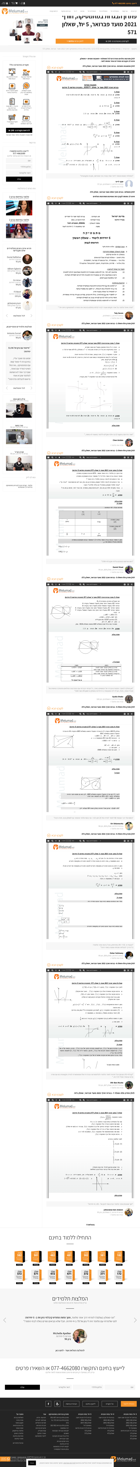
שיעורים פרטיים (41, 1428)
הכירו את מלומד (117, 186)
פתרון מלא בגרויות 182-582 (59, 1425)
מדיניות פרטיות (18, 1425)
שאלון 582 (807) (85, 1423)
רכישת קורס (54, 11)
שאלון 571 (88, 1431)
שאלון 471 (110, 1431)
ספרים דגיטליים (41, 1423)
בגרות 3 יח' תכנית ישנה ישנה (127, 1417)
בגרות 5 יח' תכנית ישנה (83, 1417)
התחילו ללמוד (128, 1403)
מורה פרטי (19, 1420)
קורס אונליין (42, 1431)
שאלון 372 (133, 1438)
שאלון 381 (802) (131, 1423)
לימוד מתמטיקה (40, 1436)
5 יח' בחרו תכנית (84, 1414)
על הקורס (109, 1403)
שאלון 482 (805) (108, 1423)
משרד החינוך (41, 1433)
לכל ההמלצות (19, 316)
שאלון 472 (110, 1433)
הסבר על (19, 1414)
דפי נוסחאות (64, 1428)
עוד (44, 1414)
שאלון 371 (133, 1436)
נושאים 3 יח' (133, 1428)
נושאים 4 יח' (110, 1425)
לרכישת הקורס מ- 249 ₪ (19, 130)
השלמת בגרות (18, 1417)
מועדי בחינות (19, 1438)
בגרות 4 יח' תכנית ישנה (106, 1417)
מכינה (82, 11)
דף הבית (134, 11)
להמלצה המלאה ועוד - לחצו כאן (70, 1350)
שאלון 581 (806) (86, 1420)
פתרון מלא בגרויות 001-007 (59, 1417)
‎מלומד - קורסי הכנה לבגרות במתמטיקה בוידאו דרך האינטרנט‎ (19, 486)
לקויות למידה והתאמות (61, 1446)
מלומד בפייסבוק (17, 1431)
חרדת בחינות (64, 1444)
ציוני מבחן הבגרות (63, 1441)
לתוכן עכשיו (76, 41)
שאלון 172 (133, 1433)
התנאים (14, 1457)
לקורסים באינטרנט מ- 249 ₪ (117, 41)
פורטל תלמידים (18, 1443)
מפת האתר (19, 1428)
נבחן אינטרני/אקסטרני (61, 1449)
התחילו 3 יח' (115, 11)
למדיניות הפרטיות (69, 1463)
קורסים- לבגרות (41, 1420)
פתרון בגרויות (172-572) (100, 48)
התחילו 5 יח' (92, 11)
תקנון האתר (19, 1423)
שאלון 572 (88, 1433)
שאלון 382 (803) (131, 1425)
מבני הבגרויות (64, 1438)
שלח (19, 179)
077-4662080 (19, 153)
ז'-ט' (75, 11)
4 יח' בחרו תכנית (107, 1414)
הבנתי (32, 1463)
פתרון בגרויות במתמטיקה (59, 1414)
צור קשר (125, 11)
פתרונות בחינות (18, 1436)
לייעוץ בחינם (90, 1403)
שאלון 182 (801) (131, 1420)
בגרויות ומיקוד (66, 11)
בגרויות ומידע (115, 48)
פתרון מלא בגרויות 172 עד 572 (60, 1421)
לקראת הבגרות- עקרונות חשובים (60, 1432)
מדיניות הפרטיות (22, 1457)
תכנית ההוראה (41, 1425)
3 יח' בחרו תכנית (130, 1414)
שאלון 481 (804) (108, 1420)
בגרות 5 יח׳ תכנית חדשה (83, 1428)
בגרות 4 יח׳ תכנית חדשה (106, 1428)
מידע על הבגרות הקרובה (60, 1436)
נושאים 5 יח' (87, 1425)
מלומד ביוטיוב (18, 1433)
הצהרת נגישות (71, 1403)
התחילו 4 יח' (103, 11)
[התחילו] (121, 1257)
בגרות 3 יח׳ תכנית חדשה (129, 1431)
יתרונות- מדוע (41, 1417)
